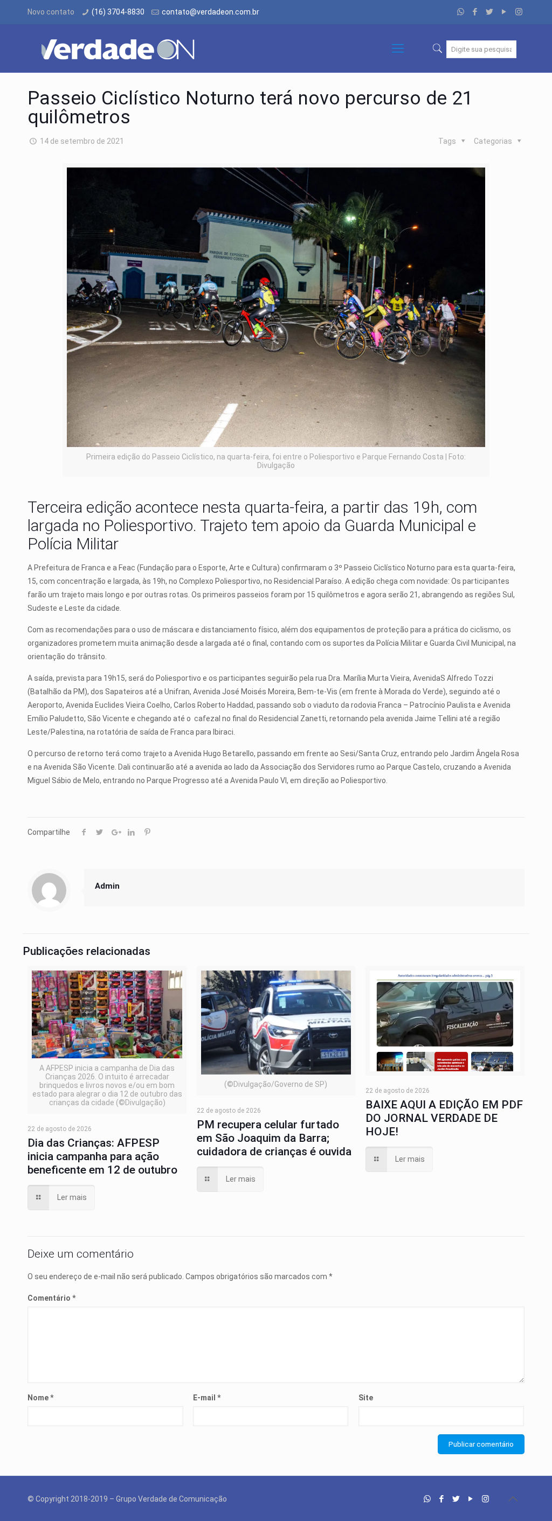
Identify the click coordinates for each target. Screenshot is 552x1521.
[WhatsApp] (460, 12)
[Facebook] (475, 12)
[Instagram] (519, 12)
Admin (107, 886)
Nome (40, 1397)
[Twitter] (489, 12)
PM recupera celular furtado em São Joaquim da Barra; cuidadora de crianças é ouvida (274, 1138)
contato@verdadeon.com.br (210, 12)
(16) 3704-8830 (118, 12)
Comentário (51, 1298)
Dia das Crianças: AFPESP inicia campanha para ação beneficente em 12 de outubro (102, 1156)
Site (365, 1397)
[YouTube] (504, 12)
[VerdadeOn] (119, 48)
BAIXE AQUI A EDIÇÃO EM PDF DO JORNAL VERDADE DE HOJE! (444, 1118)
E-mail (206, 1397)
